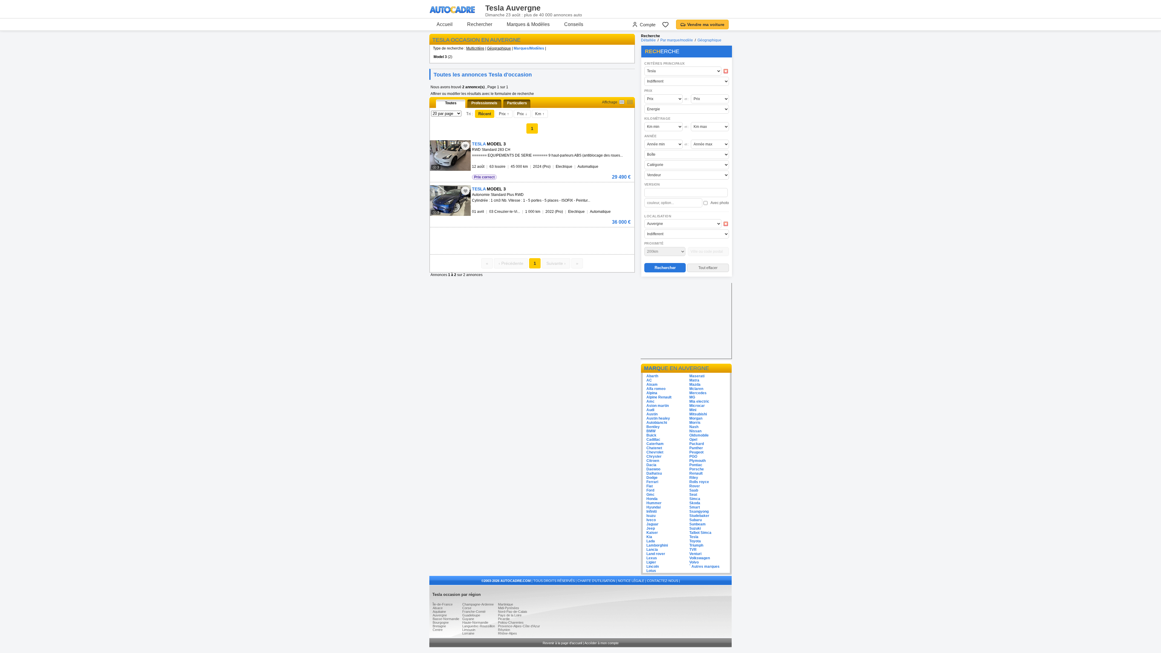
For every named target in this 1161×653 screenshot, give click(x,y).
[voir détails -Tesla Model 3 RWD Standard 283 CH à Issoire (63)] (450, 155)
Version (652, 184)
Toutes (451, 103)
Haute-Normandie (475, 622)
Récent (484, 114)
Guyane (468, 619)
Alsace (438, 608)
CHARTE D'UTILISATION (596, 581)
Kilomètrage (657, 118)
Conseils (573, 24)
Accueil (445, 24)
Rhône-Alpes (507, 633)
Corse (466, 608)
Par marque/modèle (676, 40)
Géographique (499, 48)
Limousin (468, 630)
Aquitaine (439, 611)
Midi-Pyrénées (508, 608)
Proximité (654, 243)
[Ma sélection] (665, 24)
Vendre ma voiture (705, 24)
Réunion (504, 630)
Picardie (504, 619)
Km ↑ (540, 114)
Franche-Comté (474, 611)
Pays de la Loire (510, 615)
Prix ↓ (522, 114)
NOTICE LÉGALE (631, 581)
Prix (648, 91)
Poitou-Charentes (511, 622)
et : (687, 99)
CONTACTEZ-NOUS (662, 581)
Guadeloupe (471, 615)
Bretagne (439, 626)
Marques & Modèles (528, 24)
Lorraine (468, 633)
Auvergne (440, 615)
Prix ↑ (504, 114)
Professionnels (484, 103)
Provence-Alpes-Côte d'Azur (519, 626)
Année (650, 136)
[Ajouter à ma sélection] (465, 145)
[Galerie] (630, 102)
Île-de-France (443, 604)
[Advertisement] (500, 236)
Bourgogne (441, 622)
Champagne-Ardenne (478, 604)
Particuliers (517, 103)
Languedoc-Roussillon (478, 626)
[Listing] (621, 102)
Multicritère (475, 48)
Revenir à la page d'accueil (562, 643)
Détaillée (648, 40)
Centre (438, 630)
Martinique (505, 604)
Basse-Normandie (446, 619)
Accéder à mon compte (601, 643)
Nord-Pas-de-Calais (512, 611)
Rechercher (479, 24)
